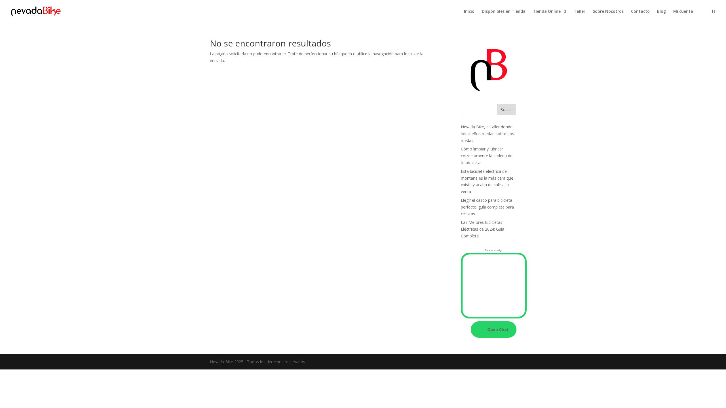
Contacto (640, 11)
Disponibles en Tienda (503, 11)
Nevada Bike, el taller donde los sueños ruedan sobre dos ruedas (487, 133)
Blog (661, 11)
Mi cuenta (683, 11)
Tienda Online (547, 11)
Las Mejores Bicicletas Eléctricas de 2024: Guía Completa (482, 229)
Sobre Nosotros (608, 11)
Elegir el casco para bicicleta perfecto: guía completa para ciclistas (487, 206)
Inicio (469, 11)
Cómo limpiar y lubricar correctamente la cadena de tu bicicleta (486, 155)
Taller (579, 11)
